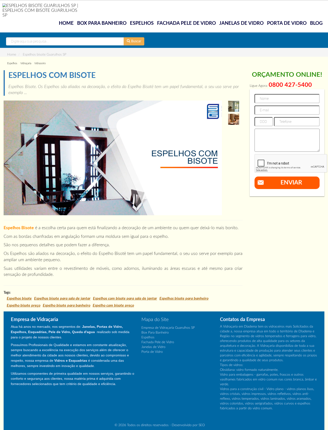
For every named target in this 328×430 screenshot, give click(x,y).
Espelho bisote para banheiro (66, 305)
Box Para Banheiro (102, 23)
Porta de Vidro (287, 23)
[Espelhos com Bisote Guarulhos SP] (233, 106)
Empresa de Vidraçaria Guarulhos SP (168, 327)
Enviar (291, 183)
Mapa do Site (155, 319)
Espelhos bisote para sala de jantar (62, 298)
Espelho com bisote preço (113, 305)
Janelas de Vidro (241, 23)
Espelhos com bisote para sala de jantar (125, 298)
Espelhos (142, 23)
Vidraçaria (25, 63)
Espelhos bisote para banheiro (183, 298)
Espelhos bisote (19, 298)
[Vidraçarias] (40, 10)
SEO (202, 425)
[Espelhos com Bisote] (113, 158)
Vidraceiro (40, 63)
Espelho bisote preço (23, 305)
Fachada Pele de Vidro (186, 23)
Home (66, 23)
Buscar (135, 41)
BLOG (316, 23)
